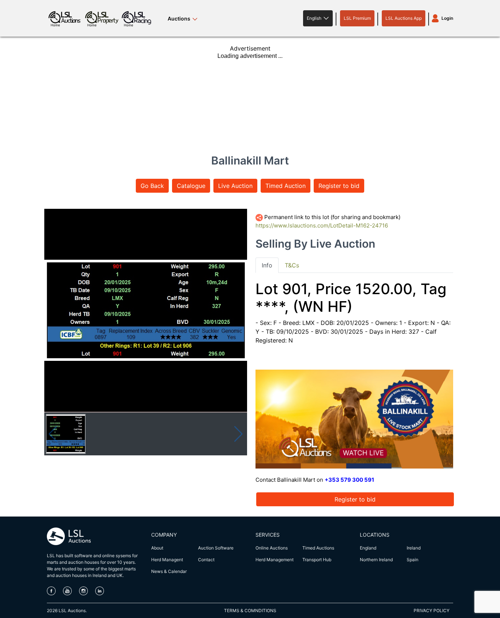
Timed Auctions (318, 548)
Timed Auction (285, 185)
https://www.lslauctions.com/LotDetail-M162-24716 (321, 225)
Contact (206, 559)
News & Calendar (169, 571)
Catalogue (191, 185)
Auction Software (216, 548)
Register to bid (338, 185)
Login (447, 18)
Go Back (152, 185)
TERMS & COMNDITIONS (250, 610)
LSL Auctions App (403, 18)
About (157, 548)
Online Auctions (271, 548)
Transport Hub (316, 559)
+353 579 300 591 (349, 479)
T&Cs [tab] (292, 265)
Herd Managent (167, 559)
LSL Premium (357, 18)
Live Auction (235, 185)
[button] (318, 18)
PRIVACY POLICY (431, 610)
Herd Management (274, 559)
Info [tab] (267, 265)
